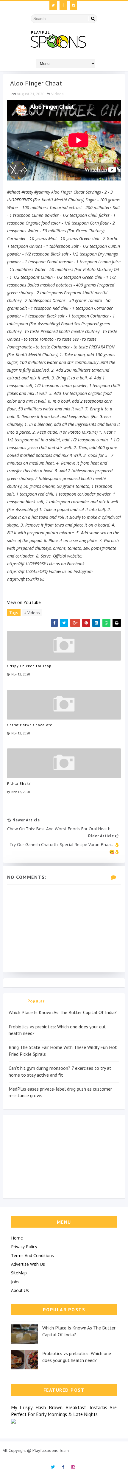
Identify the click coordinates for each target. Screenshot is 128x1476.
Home (17, 1238)
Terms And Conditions (32, 1255)
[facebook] (63, 5)
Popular (36, 1001)
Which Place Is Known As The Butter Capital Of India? (63, 1012)
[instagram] (73, 5)
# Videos (32, 612)
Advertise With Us (28, 1264)
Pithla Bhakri (19, 783)
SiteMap (19, 1273)
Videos (57, 93)
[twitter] (53, 5)
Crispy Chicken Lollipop (29, 666)
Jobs (15, 1282)
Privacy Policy (24, 1246)
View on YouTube (24, 602)
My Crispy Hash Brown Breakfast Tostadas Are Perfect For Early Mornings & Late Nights (64, 1411)
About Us (20, 1290)
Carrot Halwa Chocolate (29, 725)
